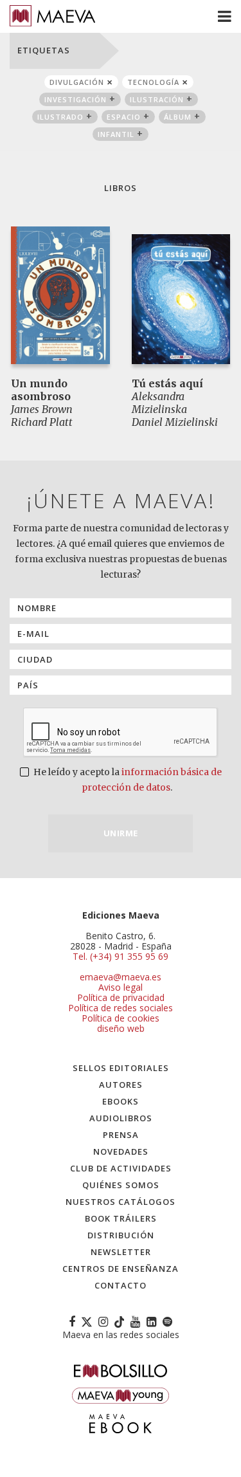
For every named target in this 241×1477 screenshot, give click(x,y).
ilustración (157, 99)
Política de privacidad (121, 997)
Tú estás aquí (167, 383)
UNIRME (120, 833)
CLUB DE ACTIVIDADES (121, 1168)
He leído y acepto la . (126, 779)
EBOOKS (120, 1101)
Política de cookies (120, 1018)
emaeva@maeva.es (120, 977)
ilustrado (60, 117)
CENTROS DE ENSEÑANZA (120, 1268)
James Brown (42, 409)
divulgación (76, 82)
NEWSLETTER (121, 1252)
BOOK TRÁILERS (121, 1218)
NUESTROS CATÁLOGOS (120, 1201)
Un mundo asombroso (41, 390)
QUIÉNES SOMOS (120, 1185)
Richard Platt (42, 422)
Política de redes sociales (120, 1008)
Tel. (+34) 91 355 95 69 (120, 956)
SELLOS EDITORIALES (121, 1068)
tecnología (153, 82)
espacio (124, 117)
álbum (178, 117)
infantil (116, 134)
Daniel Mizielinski (175, 422)
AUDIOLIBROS (120, 1118)
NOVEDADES (120, 1151)
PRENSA (121, 1135)
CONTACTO (120, 1285)
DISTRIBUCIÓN (120, 1235)
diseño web (121, 1028)
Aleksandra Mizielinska (159, 403)
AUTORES (121, 1084)
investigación (75, 99)
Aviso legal (120, 987)
